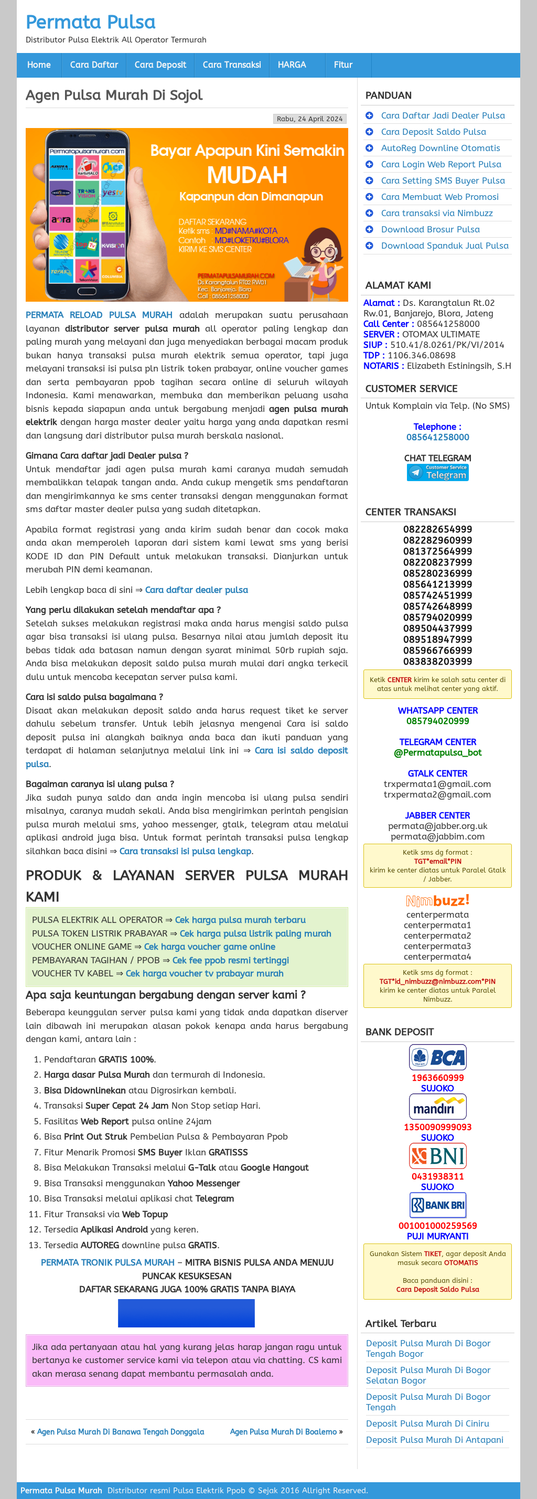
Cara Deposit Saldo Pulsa (433, 131)
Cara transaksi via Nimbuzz (437, 213)
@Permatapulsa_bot (438, 752)
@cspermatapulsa (437, 489)
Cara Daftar (94, 65)
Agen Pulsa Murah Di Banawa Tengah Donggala (121, 1432)
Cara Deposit (160, 65)
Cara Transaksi (232, 65)
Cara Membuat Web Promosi (440, 197)
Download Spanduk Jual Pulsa (445, 245)
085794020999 (437, 721)
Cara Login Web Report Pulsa (441, 164)
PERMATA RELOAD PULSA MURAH (99, 315)
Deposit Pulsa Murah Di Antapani (434, 1439)
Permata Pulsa (91, 22)
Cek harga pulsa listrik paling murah (255, 933)
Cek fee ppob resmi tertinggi (231, 960)
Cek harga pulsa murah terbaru (240, 920)
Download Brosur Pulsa (430, 229)
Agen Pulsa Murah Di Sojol (114, 95)
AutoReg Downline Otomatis (440, 148)
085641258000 (437, 437)
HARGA (292, 65)
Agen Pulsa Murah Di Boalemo (283, 1432)
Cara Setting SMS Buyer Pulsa (443, 180)
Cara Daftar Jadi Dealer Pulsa (443, 115)
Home (39, 65)
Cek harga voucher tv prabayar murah (205, 973)
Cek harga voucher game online (209, 946)
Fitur (343, 65)
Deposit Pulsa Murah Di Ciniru (427, 1423)
